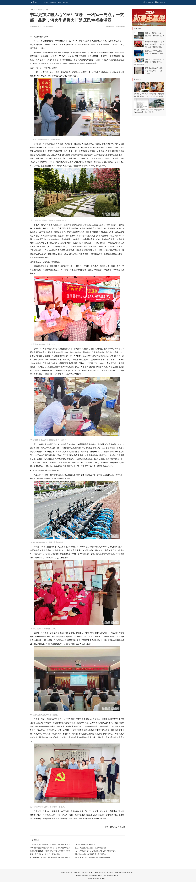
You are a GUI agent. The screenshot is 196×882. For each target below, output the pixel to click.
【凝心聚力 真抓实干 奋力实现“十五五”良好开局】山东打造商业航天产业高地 (57, 845)
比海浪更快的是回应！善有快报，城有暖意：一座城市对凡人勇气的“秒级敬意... (154, 44)
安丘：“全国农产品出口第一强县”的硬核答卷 (91, 848)
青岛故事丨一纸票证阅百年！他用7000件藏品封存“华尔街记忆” (156, 96)
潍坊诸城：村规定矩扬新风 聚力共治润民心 (90, 854)
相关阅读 (35, 840)
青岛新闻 (137, 79)
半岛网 (33, 10)
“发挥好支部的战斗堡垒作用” (85, 845)
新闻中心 (41, 10)
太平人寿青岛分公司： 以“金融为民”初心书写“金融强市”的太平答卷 (98, 851)
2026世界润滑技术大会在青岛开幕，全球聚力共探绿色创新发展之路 (54, 848)
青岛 (48, 10)
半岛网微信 (161, 2)
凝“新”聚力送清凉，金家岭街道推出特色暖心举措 (92, 857)
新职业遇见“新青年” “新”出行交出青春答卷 (45, 854)
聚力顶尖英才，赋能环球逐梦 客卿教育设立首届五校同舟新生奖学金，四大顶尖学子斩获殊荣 (63, 857)
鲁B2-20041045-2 (107, 872)
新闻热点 (137, 28)
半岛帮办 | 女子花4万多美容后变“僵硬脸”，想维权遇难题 (141, 96)
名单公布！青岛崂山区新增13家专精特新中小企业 (141, 112)
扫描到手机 (121, 26)
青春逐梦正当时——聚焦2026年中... (148, 24)
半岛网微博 (149, 2)
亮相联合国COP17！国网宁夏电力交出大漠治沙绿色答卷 (50, 851)
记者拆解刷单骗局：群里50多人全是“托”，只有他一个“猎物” (154, 70)
